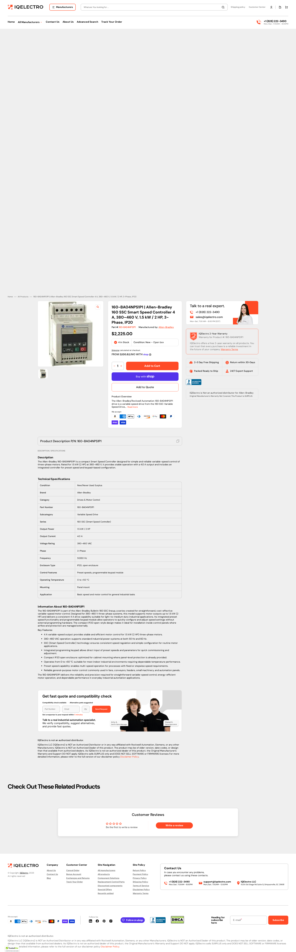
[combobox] (154, 7)
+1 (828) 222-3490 (275, 21)
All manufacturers (106, 870)
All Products (23, 297)
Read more (132, 407)
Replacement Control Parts (111, 881)
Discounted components (110, 885)
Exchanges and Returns (78, 878)
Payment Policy (140, 874)
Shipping (115, 350)
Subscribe (278, 920)
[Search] (224, 7)
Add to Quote (145, 387)
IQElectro (24, 873)
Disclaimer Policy (129, 756)
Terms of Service (141, 885)
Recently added (106, 893)
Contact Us (52, 874)
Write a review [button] (174, 825)
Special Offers (105, 889)
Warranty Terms (229, 349)
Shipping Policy (140, 881)
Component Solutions (108, 878)
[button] (271, 7)
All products (104, 874)
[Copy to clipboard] (177, 441)
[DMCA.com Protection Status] (177, 922)
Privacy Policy (140, 878)
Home (10, 297)
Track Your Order (74, 881)
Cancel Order (72, 870)
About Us (51, 870)
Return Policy (139, 870)
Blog (49, 878)
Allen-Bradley (166, 327)
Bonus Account (73, 874)
